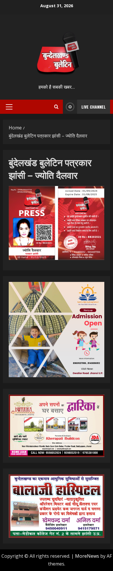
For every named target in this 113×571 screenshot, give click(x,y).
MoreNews (87, 556)
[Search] (56, 106)
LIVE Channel (93, 107)
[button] (9, 107)
